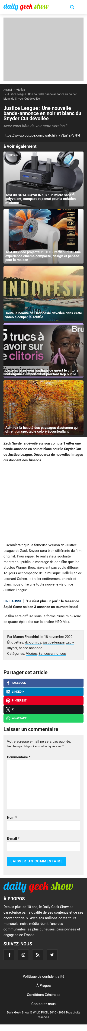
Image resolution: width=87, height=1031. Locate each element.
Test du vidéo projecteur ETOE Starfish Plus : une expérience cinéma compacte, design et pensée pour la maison (43, 256)
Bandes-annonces (52, 653)
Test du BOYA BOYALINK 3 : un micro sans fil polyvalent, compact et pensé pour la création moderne (40, 199)
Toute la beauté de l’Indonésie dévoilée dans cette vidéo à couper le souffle (43, 315)
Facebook (19, 682)
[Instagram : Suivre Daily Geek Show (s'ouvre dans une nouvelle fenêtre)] (23, 954)
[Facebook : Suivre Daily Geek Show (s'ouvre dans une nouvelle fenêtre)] (8, 954)
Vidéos (31, 653)
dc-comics (33, 642)
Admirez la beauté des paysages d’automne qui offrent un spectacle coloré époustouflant (41, 430)
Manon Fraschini (26, 637)
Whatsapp (19, 718)
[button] (81, 7)
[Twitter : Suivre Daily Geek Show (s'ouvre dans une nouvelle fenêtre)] (52, 954)
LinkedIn (18, 691)
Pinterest (19, 700)
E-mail (13, 838)
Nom (12, 817)
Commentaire (18, 757)
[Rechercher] (72, 7)
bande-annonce (30, 648)
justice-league (53, 642)
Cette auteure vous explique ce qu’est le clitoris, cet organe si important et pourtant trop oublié (42, 372)
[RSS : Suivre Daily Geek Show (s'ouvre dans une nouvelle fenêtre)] (37, 954)
